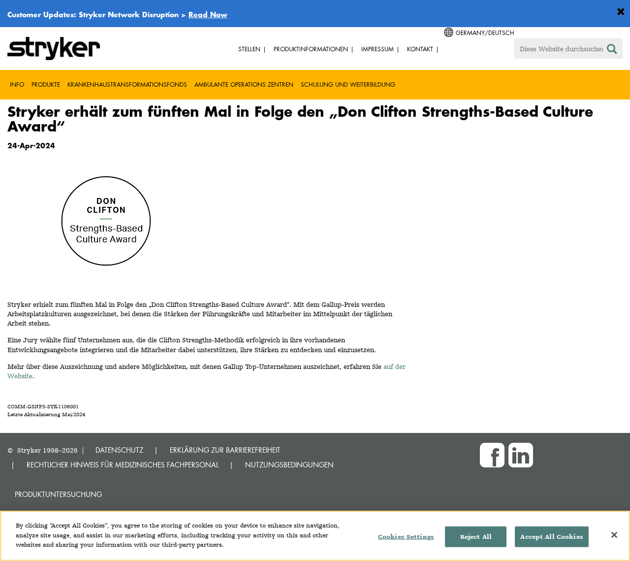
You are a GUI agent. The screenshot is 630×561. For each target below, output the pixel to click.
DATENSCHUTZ (119, 450)
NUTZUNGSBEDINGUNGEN (289, 464)
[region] (315, 536)
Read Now (208, 14)
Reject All (476, 536)
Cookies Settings (406, 536)
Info (17, 84)
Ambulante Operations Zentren (243, 84)
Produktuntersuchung (58, 494)
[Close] (614, 535)
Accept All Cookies (551, 536)
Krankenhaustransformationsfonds (127, 84)
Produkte (46, 84)
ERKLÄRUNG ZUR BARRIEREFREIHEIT (225, 450)
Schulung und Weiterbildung (348, 84)
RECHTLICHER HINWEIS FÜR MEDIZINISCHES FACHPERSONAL (123, 464)
